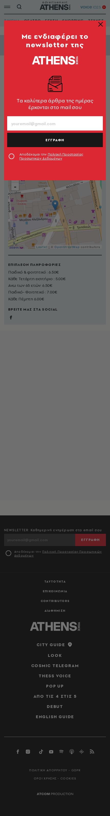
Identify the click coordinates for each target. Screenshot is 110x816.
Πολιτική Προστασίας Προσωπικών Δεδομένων (51, 156)
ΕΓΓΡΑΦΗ (55, 140)
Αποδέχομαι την (51, 156)
